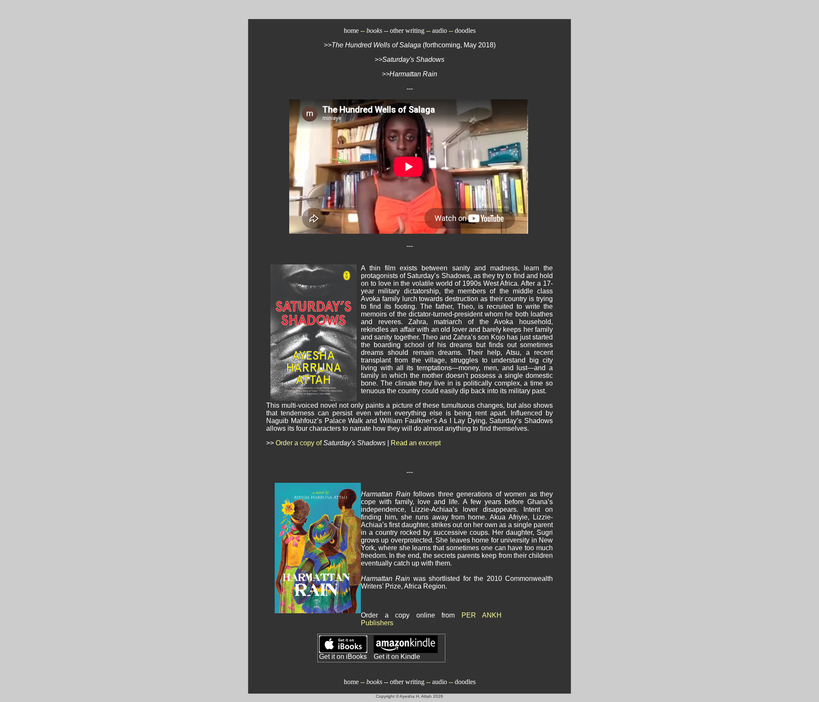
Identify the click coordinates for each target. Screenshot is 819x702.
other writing (407, 30)
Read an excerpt (416, 443)
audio (439, 30)
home (352, 30)
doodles (465, 30)
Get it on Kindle (397, 656)
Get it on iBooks (343, 656)
